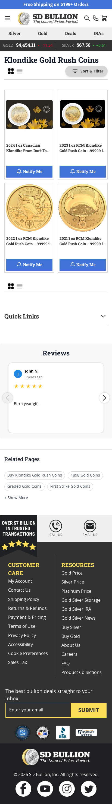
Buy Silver (71, 627)
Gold (42, 33)
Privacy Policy (22, 635)
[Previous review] (7, 397)
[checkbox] (11, 71)
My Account (20, 581)
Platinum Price (76, 591)
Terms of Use (21, 626)
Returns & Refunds (27, 608)
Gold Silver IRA (76, 609)
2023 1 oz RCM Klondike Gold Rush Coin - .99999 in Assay (82, 149)
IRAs (99, 33)
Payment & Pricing (27, 617)
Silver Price (72, 582)
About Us (70, 645)
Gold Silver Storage (81, 600)
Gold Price (72, 573)
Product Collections (81, 672)
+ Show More (16, 498)
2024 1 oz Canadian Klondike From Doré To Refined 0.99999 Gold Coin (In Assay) (29, 149)
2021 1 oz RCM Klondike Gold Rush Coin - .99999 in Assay (82, 242)
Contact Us (19, 590)
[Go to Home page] (49, 18)
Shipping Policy (23, 599)
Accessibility (20, 644)
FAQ (65, 663)
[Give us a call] (95, 18)
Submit (88, 710)
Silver (14, 33)
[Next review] (104, 397)
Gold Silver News (78, 618)
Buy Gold (70, 636)
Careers (69, 654)
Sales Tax (17, 662)
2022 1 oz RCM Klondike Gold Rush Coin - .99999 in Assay (29, 242)
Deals (70, 33)
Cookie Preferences (28, 653)
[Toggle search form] (87, 18)
